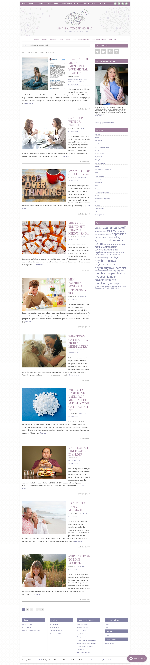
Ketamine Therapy (100, 163)
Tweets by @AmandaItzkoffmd (104, 123)
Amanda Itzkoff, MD (36, 659)
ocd (96, 270)
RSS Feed (126, 3)
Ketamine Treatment (56, 631)
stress (124, 286)
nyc (111, 257)
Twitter (122, 3)
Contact (101, 4)
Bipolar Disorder (100, 153)
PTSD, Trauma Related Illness (86, 640)
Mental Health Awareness (103, 169)
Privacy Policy (109, 643)
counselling (107, 234)
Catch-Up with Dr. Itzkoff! (75, 121)
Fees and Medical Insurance (31, 631)
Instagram (115, 3)
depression (119, 234)
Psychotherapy (54, 624)
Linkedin (119, 3)
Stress (97, 202)
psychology (114, 284)
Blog (56, 4)
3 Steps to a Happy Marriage (76, 506)
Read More (98, 115)
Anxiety (80, 79)
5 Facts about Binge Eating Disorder (78, 451)
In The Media (26, 627)
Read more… (30, 103)
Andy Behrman (73, 180)
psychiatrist (103, 273)
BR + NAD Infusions (83, 652)
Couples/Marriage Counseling (86, 643)
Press (96, 186)
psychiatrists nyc (105, 279)
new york (102, 254)
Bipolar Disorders (83, 634)
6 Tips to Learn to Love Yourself (79, 559)
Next (42, 609)
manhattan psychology (112, 252)
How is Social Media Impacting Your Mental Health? (78, 66)
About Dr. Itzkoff (27, 624)
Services (41, 4)
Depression (82, 296)
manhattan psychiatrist (106, 248)
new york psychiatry (112, 254)
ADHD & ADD (81, 631)
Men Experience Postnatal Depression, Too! (77, 286)
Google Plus (110, 51)
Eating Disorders (74, 460)
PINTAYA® (111, 659)
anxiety (111, 230)
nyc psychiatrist (107, 259)
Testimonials (26, 634)
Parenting (71, 81)
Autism (97, 150)
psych (122, 270)
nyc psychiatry (105, 266)
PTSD (97, 195)
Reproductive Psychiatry (102, 198)
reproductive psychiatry (115, 286)
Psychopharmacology (102, 192)
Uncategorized (99, 215)
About (31, 4)
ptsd (106, 286)
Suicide (97, 205)
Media (82, 128)
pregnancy (116, 270)
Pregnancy (98, 182)
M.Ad (104, 659)
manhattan (100, 247)
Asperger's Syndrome (102, 147)
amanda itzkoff (116, 227)
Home (24, 4)
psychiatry (102, 283)
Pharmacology (54, 627)
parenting (110, 270)
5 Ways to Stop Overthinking (78, 172)
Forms (107, 624)
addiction (98, 228)
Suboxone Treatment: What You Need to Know (78, 228)
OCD (85, 79)
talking (102, 288)
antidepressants (100, 231)
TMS (49, 4)
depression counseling (107, 237)
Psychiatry (80, 81)
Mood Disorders (82, 624)
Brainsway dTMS (55, 634)
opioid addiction (102, 270)
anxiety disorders (120, 231)
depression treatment (102, 241)
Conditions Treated (70, 4)
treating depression (111, 288)
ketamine (122, 244)
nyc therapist (117, 268)
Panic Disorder (99, 176)
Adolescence (73, 79)
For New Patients (88, 4)
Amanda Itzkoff (73, 84)
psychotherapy (100, 286)
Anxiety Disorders (82, 627)
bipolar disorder (99, 234)
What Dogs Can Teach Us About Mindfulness (78, 341)
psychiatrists (108, 276)
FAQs (106, 627)
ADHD (97, 137)
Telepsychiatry (99, 208)
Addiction (81, 237)
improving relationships (110, 244)
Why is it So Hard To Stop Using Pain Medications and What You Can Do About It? (78, 400)
